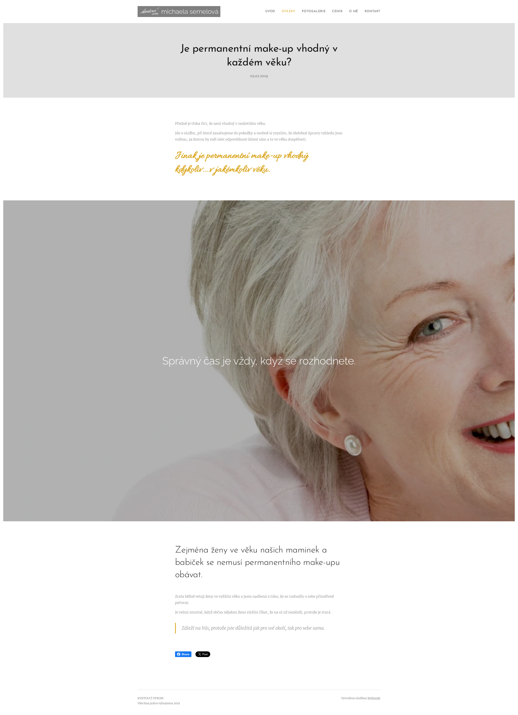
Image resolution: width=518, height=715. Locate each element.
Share (185, 654)
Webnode (373, 698)
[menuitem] (271, 11)
